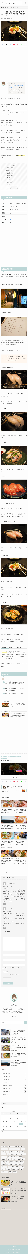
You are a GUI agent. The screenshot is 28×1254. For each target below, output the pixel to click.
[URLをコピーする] (25, 44)
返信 (5, 904)
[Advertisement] (14, 63)
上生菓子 (4, 1159)
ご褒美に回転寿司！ (9, 170)
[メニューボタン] (2, 3)
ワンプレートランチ (12, 1156)
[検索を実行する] (25, 1022)
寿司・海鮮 (4, 758)
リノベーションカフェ (21, 1154)
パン (7, 1151)
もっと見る (14, 187)
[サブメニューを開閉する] (25, 1073)
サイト (4, 962)
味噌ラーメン (9, 1164)
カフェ (22, 1146)
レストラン (4, 1156)
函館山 (7, 1161)
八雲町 (23, 1159)
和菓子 (15, 1164)
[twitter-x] (13, 1016)
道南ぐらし (6, 1088)
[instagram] (15, 1016)
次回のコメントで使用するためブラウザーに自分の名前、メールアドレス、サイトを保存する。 (14, 968)
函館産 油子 (10, 175)
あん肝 (8, 184)
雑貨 (10, 1171)
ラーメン (4, 1154)
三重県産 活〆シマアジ (12, 181)
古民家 (3, 1164)
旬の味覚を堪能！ (9, 172)
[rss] (16, 1246)
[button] (2, 44)
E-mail (19, 1249)
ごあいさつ (6, 1082)
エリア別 (5, 756)
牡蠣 (18, 1169)
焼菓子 (13, 1169)
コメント (5, 935)
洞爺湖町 (8, 1169)
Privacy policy (14, 1249)
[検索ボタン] (25, 3)
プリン (11, 1151)
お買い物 (6, 1079)
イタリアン (10, 1146)
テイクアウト (17, 1149)
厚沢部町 (22, 1161)
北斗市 (13, 756)
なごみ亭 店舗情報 (8, 168)
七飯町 (20, 1156)
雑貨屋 (5, 1094)
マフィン (17, 1151)
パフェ (3, 1151)
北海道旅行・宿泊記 (8, 1085)
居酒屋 (17, 1166)
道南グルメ (18, 756)
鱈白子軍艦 (9, 182)
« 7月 (2, 1132)
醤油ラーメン (4, 1171)
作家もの (14, 1159)
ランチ (22, 1151)
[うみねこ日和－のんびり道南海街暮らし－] (14, 3)
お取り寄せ (6, 1076)
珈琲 (22, 1169)
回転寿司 (9, 760)
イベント (17, 1146)
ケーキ (10, 1149)
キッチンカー (4, 1149)
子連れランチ (11, 1166)
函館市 (11, 1161)
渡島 (9, 756)
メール (5, 957)
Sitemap (9, 1249)
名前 (4, 952)
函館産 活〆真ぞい (11, 173)
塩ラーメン (4, 1166)
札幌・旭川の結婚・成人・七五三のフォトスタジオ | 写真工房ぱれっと (13, 113)
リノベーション (10, 1154)
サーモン (9, 179)
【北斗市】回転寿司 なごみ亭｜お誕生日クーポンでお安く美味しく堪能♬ (17, 705)
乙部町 (8, 1159)
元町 (19, 1159)
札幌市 (22, 1166)
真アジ (8, 177)
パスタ (23, 1149)
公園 (3, 1161)
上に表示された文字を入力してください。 (12, 974)
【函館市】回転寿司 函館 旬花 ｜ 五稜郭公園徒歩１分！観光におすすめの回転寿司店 (17, 715)
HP (11, 219)
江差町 (3, 1169)
